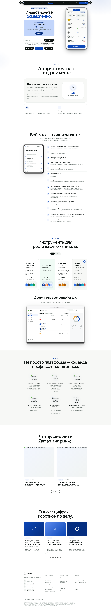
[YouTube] (33, 590)
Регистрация (49, 40)
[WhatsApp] (30, 590)
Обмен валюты (48, 582)
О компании (38, 2)
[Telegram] (25, 590)
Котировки (76, 46)
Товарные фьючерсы (49, 587)
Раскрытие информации (80, 582)
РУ (90, 2)
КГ (68, 12)
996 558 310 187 (30, 580)
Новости (60, 2)
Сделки (76, 9)
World (58, 253)
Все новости (56, 491)
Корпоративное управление (63, 582)
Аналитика (65, 2)
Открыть (83, 2)
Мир (71, 12)
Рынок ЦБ (77, 589)
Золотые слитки (48, 580)
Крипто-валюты (48, 589)
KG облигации (48, 577)
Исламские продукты (64, 584)
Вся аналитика (55, 557)
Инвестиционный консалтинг (63, 587)
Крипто (78, 15)
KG (52, 253)
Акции (70, 15)
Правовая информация (80, 580)
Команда (77, 575)
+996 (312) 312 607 (30, 581)
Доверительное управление (63, 578)
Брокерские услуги (64, 575)
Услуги (55, 2)
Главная (32, 2)
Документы (44, 2)
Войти (76, 2)
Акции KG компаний (49, 575)
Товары (74, 15)
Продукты (50, 2)
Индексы (83, 15)
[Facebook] (27, 590)
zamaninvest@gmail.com (32, 583)
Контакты (71, 2)
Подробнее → (39, 33)
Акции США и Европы (49, 584)
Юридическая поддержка (65, 590)
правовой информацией (45, 43)
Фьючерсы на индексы (50, 591)
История (77, 577)
